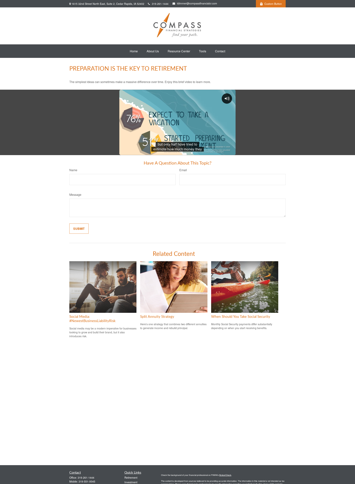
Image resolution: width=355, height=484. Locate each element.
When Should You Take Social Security (240, 317)
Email (183, 170)
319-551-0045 (87, 481)
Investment (130, 482)
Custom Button (273, 4)
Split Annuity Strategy (157, 317)
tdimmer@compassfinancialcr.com (197, 3)
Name (73, 170)
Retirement (130, 477)
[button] (133, 51)
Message (75, 194)
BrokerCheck (225, 474)
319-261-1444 (160, 4)
